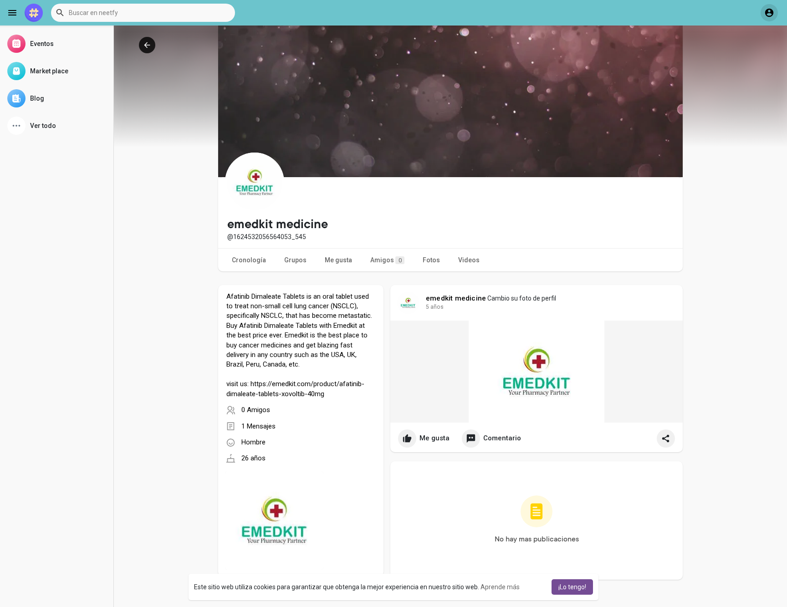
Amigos (386, 260)
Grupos (295, 260)
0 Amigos (255, 410)
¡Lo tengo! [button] (572, 587)
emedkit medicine (456, 298)
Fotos (431, 260)
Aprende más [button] (500, 587)
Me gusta (338, 260)
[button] (143, 13)
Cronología (249, 260)
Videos (469, 260)
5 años (435, 307)
